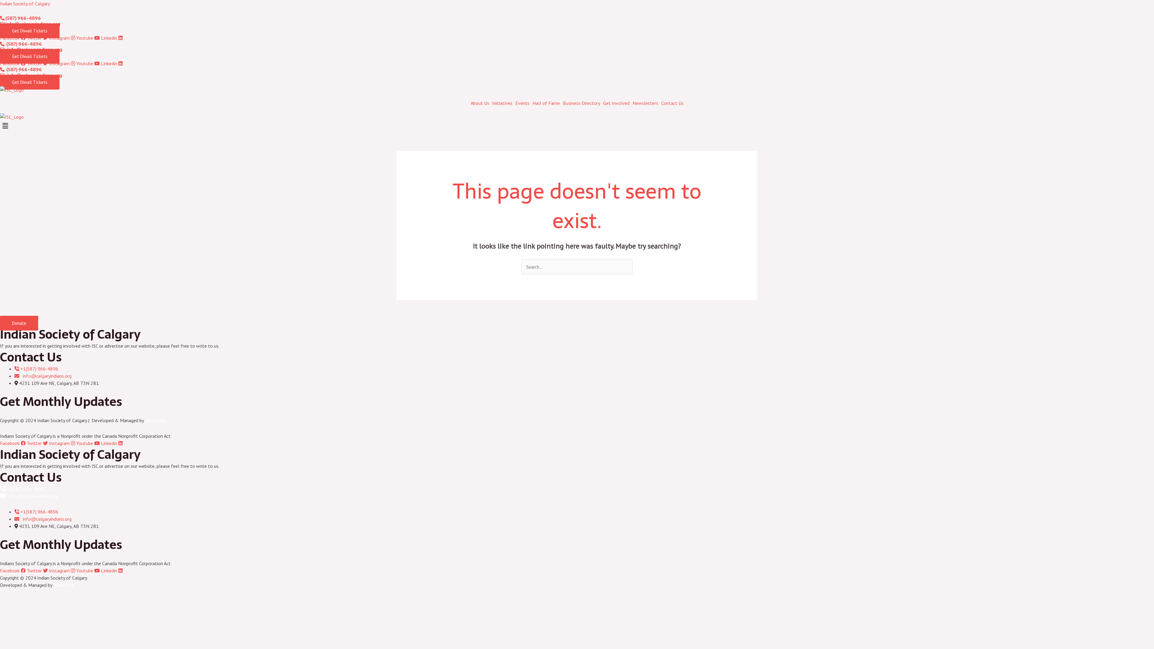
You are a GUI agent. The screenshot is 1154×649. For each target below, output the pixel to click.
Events (522, 103)
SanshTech (155, 420)
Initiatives (502, 103)
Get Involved (616, 103)
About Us (480, 103)
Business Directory (581, 103)
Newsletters (645, 103)
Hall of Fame (546, 103)
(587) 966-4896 (23, 18)
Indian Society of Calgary (25, 4)
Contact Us (672, 103)
